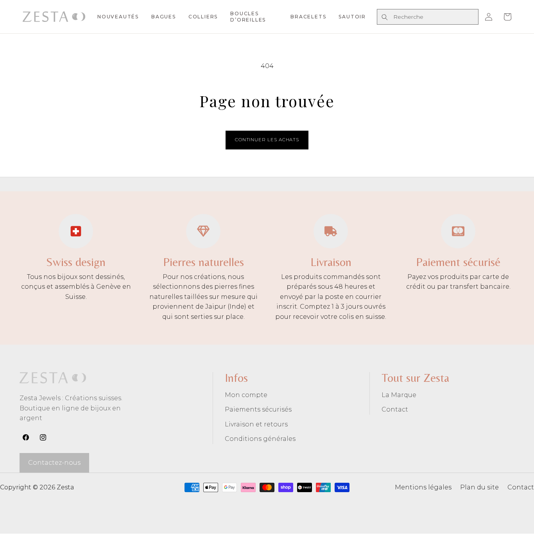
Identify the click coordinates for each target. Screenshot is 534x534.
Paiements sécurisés (258, 409)
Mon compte (246, 395)
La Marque (399, 395)
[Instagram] (43, 437)
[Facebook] (26, 437)
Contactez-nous (54, 462)
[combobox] (427, 17)
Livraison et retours (256, 424)
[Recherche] (384, 17)
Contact (395, 409)
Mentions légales (423, 487)
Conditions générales (260, 439)
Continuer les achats (267, 139)
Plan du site (479, 487)
